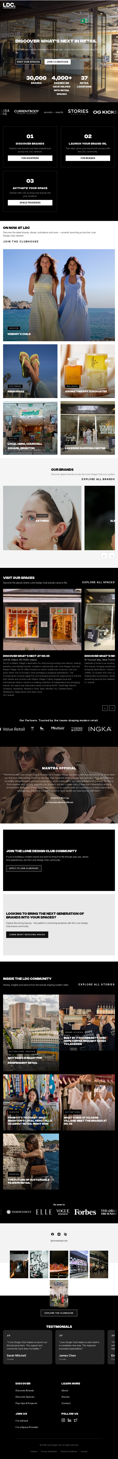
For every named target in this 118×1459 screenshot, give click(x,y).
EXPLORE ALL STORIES (97, 984)
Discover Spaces (25, 1396)
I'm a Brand (22, 1420)
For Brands (88, 158)
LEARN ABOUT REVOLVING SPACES (27, 934)
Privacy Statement (49, 1451)
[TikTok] (63, 1420)
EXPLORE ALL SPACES (98, 582)
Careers (33, 1451)
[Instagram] (59, 1234)
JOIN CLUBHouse (58, 61)
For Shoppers (30, 158)
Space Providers (30, 202)
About (64, 1390)
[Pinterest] (65, 1234)
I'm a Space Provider (27, 1427)
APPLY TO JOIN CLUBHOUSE (23, 868)
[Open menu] (113, 5)
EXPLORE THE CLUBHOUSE (59, 1313)
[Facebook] (52, 1234)
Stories (65, 1396)
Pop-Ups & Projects (26, 1403)
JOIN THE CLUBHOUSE (21, 241)
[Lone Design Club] (9, 5)
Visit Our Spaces (28, 61)
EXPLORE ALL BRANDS (98, 479)
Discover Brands (25, 1390)
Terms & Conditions (69, 1451)
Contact (66, 1403)
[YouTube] (69, 1420)
